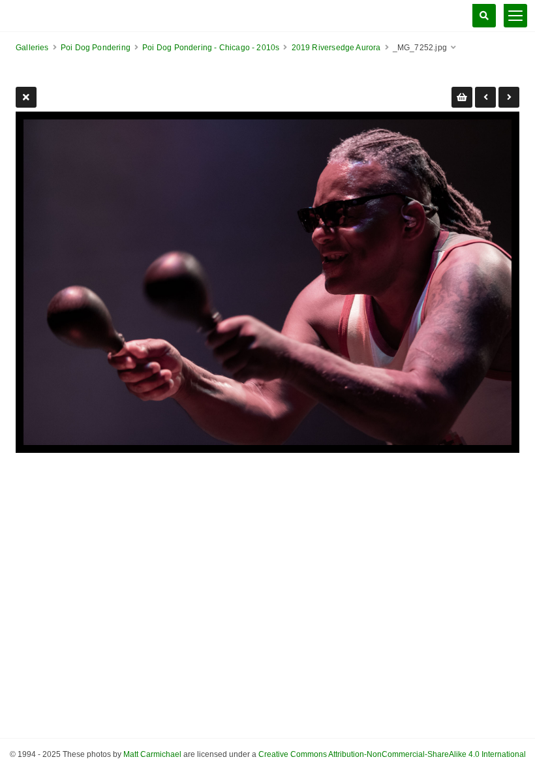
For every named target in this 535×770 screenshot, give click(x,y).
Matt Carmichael (152, 754)
